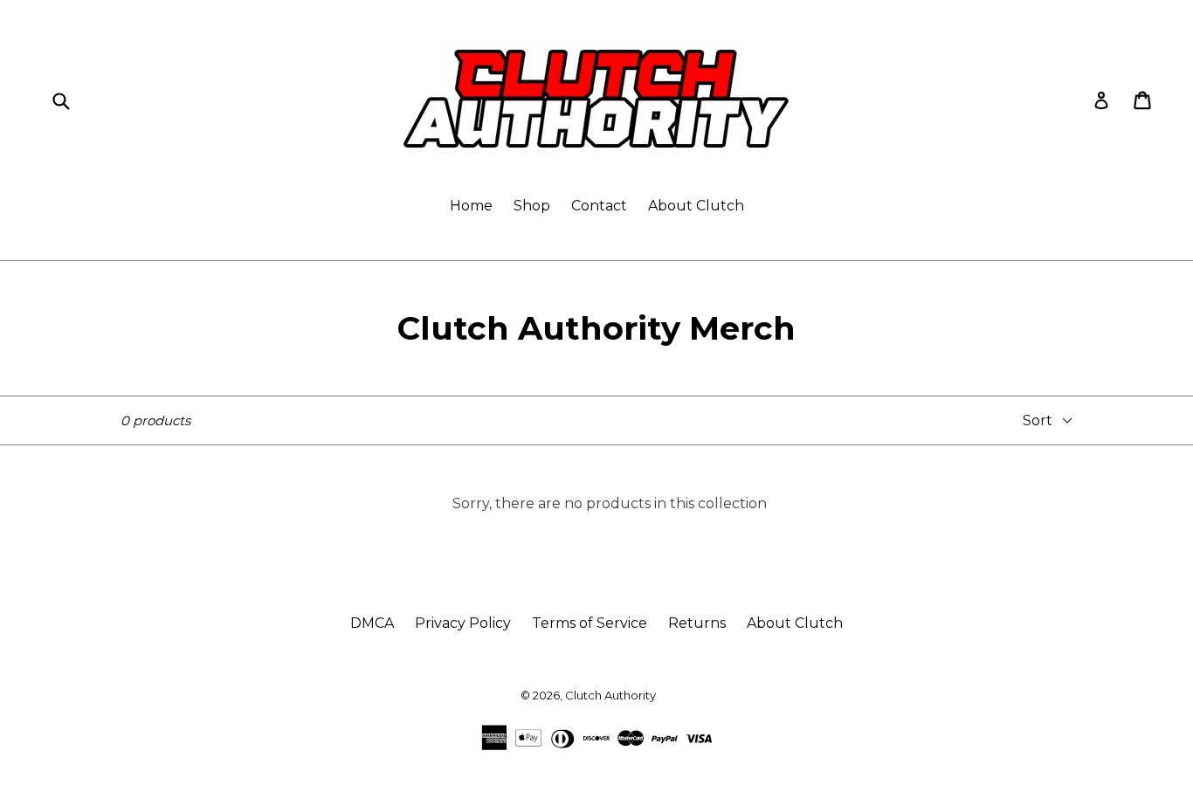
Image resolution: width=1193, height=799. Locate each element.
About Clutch (696, 205)
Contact (599, 205)
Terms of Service (589, 623)
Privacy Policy (463, 623)
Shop (532, 205)
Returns (697, 623)
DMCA (372, 623)
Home (471, 205)
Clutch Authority (610, 695)
